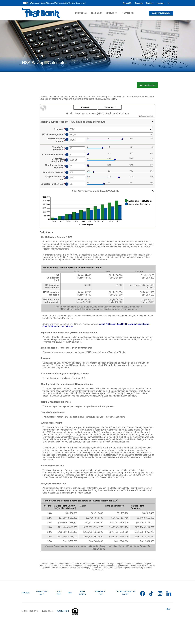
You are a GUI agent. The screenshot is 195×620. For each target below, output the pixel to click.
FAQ (70, 593)
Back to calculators (147, 85)
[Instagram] (160, 594)
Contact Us (127, 3)
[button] (97, 122)
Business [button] (96, 13)
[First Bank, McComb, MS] (41, 13)
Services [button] (111, 13)
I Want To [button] (128, 13)
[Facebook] (142, 594)
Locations (160, 3)
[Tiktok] (151, 594)
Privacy (25, 593)
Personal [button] (81, 13)
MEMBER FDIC (63, 611)
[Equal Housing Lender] (75, 611)
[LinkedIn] (168, 594)
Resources (139, 3)
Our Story (149, 3)
